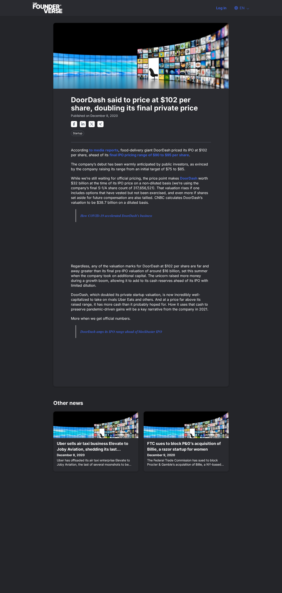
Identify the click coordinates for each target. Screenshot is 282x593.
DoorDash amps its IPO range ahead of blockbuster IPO (121, 331)
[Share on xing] (100, 124)
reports (111, 150)
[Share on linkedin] (83, 124)
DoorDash (189, 178)
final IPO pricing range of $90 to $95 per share (149, 155)
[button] (239, 8)
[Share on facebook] (74, 124)
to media (96, 150)
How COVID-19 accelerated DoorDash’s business (116, 215)
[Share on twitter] (92, 124)
